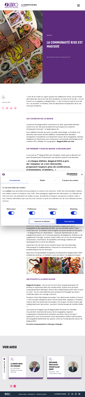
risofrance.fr (31, 394)
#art (48, 57)
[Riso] (11, 6)
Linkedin (72, 394)
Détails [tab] (42, 180)
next (14, 386)
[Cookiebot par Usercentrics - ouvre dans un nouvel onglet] (68, 174)
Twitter (76, 394)
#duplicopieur (54, 57)
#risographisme (65, 57)
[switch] (32, 213)
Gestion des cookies (41, 394)
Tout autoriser (69, 221)
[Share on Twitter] (7, 108)
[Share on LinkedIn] (11, 108)
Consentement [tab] (14, 180)
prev (11, 386)
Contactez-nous (23, 394)
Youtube (79, 394)
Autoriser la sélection (42, 221)
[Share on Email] (15, 108)
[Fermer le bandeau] (82, 174)
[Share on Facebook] (3, 108)
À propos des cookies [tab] (70, 180)
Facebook (69, 394)
